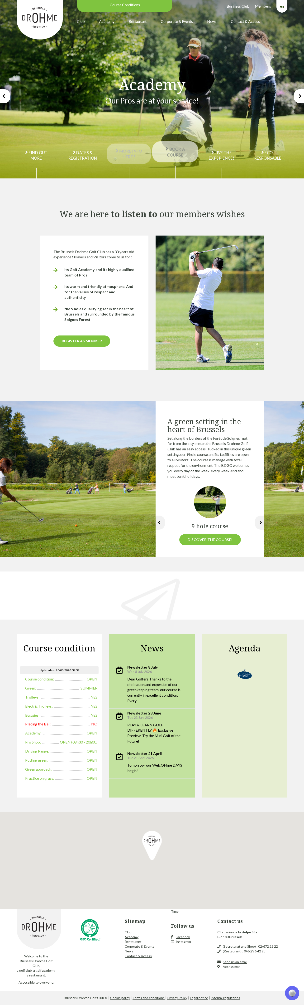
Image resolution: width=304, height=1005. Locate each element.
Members (263, 6)
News (212, 21)
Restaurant (138, 21)
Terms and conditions (149, 998)
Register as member (82, 341)
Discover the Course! (210, 539)
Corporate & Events (177, 21)
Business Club (238, 6)
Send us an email (235, 962)
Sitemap (135, 921)
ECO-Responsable (268, 155)
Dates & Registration (82, 155)
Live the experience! (221, 155)
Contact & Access (245, 21)
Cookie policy (120, 998)
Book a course (176, 150)
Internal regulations (225, 998)
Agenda (245, 648)
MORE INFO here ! (130, 155)
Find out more (38, 155)
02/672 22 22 (268, 946)
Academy (106, 21)
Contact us (230, 921)
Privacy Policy (177, 998)
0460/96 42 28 (255, 951)
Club (81, 21)
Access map (232, 967)
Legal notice (199, 998)
